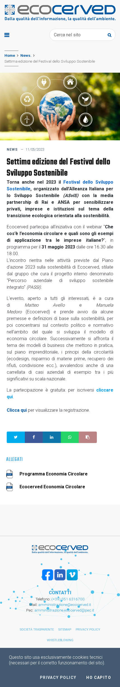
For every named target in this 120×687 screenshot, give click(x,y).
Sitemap (64, 629)
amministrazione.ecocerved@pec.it (64, 610)
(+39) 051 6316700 (68, 599)
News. (26, 55)
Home (9, 55)
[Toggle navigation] (6, 34)
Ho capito (98, 677)
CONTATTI (60, 592)
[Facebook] (47, 575)
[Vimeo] (72, 575)
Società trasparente (37, 629)
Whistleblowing (60, 640)
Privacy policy (88, 629)
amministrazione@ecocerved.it (64, 604)
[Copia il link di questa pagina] (88, 437)
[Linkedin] (60, 575)
